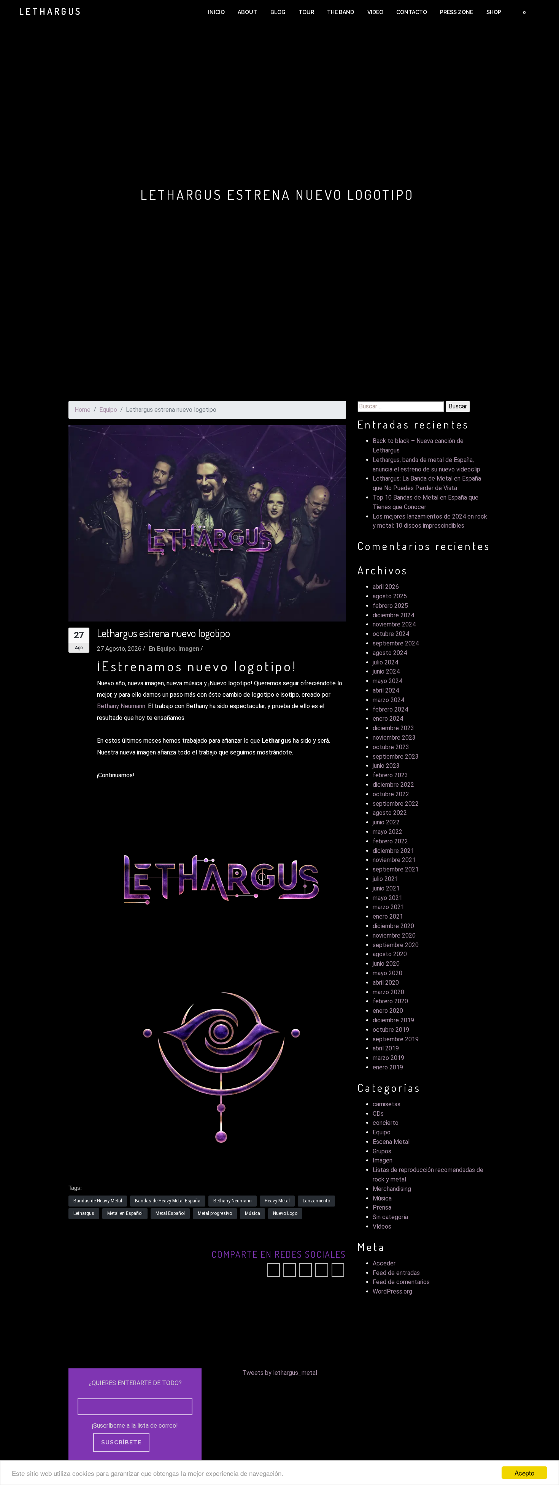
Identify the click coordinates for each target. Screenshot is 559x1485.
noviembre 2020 (394, 935)
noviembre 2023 (394, 737)
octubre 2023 (391, 747)
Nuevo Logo (285, 1213)
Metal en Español (125, 1213)
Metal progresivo (215, 1213)
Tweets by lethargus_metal (279, 1372)
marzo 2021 (388, 907)
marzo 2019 (388, 1057)
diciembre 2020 (393, 926)
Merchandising (392, 1188)
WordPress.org (392, 1291)
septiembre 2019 (396, 1039)
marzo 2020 (388, 992)
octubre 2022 (391, 794)
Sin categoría (390, 1217)
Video (375, 12)
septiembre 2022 (396, 803)
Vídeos (382, 1226)
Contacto (411, 12)
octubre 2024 (391, 633)
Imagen (188, 648)
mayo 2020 (387, 973)
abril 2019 (386, 1048)
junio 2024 (386, 671)
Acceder (384, 1263)
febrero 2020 (390, 1001)
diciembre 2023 (393, 728)
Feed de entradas (396, 1272)
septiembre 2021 (396, 869)
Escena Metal (391, 1141)
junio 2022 (386, 822)
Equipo (108, 409)
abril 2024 (386, 690)
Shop (493, 12)
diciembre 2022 (393, 784)
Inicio (216, 12)
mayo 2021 (387, 897)
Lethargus (83, 1213)
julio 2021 (385, 878)
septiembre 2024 (396, 643)
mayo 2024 (387, 681)
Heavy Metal (277, 1200)
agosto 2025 (390, 596)
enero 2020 (388, 1010)
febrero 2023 (390, 775)
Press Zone (456, 12)
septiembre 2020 (396, 945)
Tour (306, 12)
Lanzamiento (316, 1200)
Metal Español (170, 1213)
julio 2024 (385, 662)
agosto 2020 (390, 954)
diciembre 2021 (393, 850)
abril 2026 (386, 586)
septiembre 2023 (396, 756)
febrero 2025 (390, 605)
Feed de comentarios (401, 1282)
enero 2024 (388, 718)
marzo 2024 (388, 700)
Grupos (382, 1151)
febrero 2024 (390, 709)
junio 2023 (386, 765)
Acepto (524, 1472)
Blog (278, 12)
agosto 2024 (390, 652)
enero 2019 (388, 1067)
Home (83, 409)
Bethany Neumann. (121, 706)
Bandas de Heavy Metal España (167, 1200)
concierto (386, 1122)
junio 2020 (386, 963)
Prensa (382, 1207)
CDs (378, 1113)
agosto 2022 (390, 812)
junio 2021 (386, 888)
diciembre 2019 (393, 1020)
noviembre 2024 (394, 624)
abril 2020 (386, 982)
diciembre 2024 (393, 615)
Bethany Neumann (232, 1200)
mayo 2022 (387, 831)
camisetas (386, 1104)
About (247, 12)
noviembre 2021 (394, 859)
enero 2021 (388, 916)
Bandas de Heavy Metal (97, 1200)
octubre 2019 (391, 1029)
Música (252, 1213)
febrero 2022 (390, 841)
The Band (340, 12)
